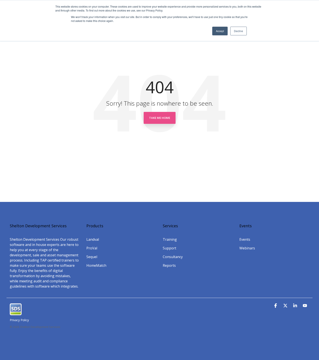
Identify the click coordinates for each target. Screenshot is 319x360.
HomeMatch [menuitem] (96, 265)
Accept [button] (220, 31)
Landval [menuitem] (92, 239)
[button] (276, 306)
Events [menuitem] (244, 239)
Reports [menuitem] (169, 265)
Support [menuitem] (169, 248)
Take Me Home (159, 118)
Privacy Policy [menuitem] (19, 320)
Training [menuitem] (170, 239)
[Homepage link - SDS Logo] (16, 313)
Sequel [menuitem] (91, 256)
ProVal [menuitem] (91, 248)
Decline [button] (238, 31)
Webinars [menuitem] (247, 248)
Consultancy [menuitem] (173, 256)
